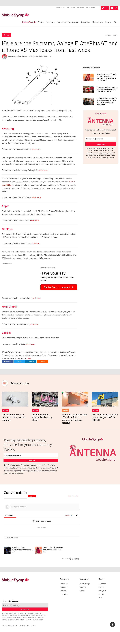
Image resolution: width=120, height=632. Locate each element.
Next (115, 35)
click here (36, 197)
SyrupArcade (29, 22)
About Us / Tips (84, 584)
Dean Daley (12, 56)
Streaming (97, 22)
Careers (82, 591)
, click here (36, 298)
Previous (107, 35)
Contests (80, 8)
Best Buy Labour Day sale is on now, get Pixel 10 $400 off (105, 417)
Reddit (42, 361)
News (41, 22)
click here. (36, 149)
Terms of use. (31, 625)
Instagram (102, 591)
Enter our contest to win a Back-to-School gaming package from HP (107, 89)
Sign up (75, 496)
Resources (73, 22)
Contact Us (60, 8)
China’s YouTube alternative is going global (42, 417)
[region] (41, 525)
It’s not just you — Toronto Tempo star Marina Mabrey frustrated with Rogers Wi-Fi (106, 77)
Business (85, 22)
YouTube (102, 594)
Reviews (50, 22)
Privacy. (22, 625)
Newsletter (90, 8)
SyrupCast (71, 8)
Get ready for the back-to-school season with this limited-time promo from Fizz (106, 101)
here (29, 358)
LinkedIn (31, 361)
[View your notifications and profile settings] (77, 515)
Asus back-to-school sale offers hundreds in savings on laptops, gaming (74, 418)
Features (61, 22)
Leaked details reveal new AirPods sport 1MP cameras (14, 417)
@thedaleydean (22, 56)
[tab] (10, 516)
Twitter (19, 361)
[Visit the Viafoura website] (74, 559)
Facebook (7, 361)
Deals (108, 22)
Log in (70, 496)
